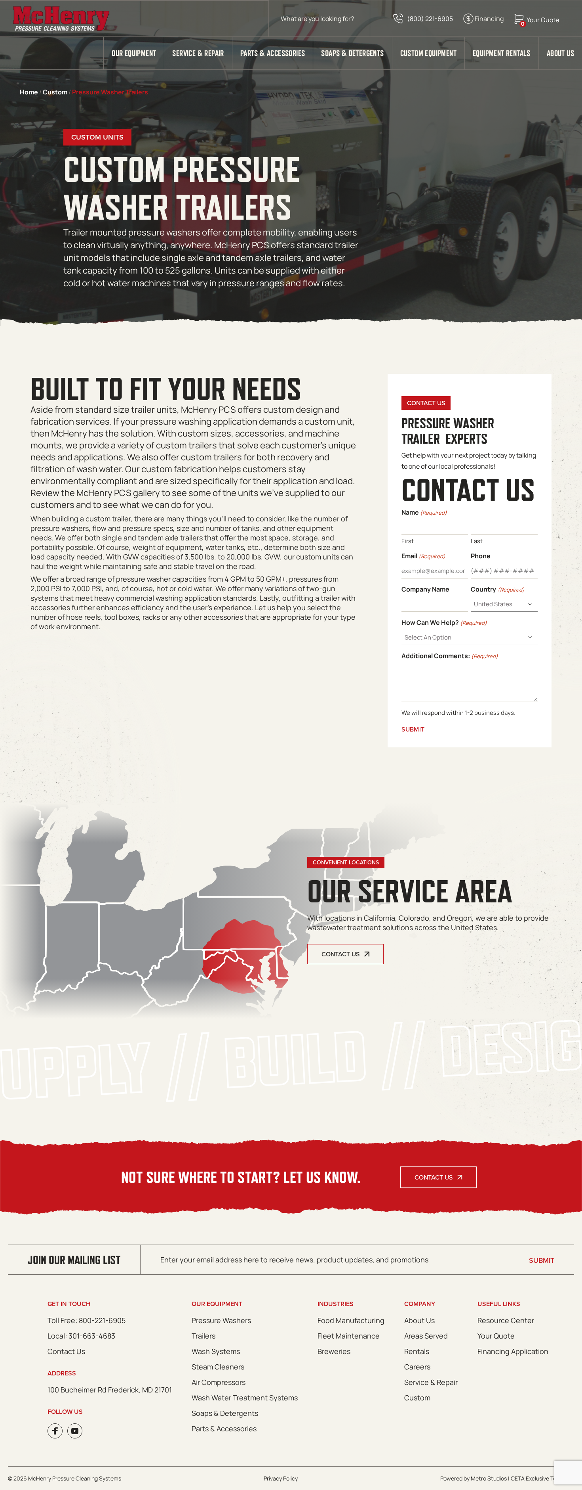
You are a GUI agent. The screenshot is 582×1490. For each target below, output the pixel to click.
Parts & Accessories (272, 53)
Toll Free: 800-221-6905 (87, 1320)
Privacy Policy (281, 1478)
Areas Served (426, 1336)
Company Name (425, 589)
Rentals (416, 1351)
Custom (55, 92)
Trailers (203, 1336)
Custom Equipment (428, 53)
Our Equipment (134, 53)
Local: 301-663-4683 (81, 1336)
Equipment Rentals (502, 53)
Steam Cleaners (218, 1366)
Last (477, 541)
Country (497, 589)
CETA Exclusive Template (542, 1478)
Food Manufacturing (351, 1320)
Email (423, 556)
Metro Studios (489, 1478)
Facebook (55, 1431)
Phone (481, 556)
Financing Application (512, 1351)
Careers (417, 1366)
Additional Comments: (449, 655)
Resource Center (505, 1320)
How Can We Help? (444, 622)
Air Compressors (218, 1382)
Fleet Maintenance (349, 1336)
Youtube (75, 1431)
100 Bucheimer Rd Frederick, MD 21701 (110, 1389)
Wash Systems (216, 1351)
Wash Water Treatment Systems (245, 1397)
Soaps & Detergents (352, 53)
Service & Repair (198, 53)
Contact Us (434, 1177)
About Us (560, 53)
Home (29, 92)
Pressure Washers (221, 1320)
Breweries (334, 1351)
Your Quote (496, 1336)
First (407, 541)
